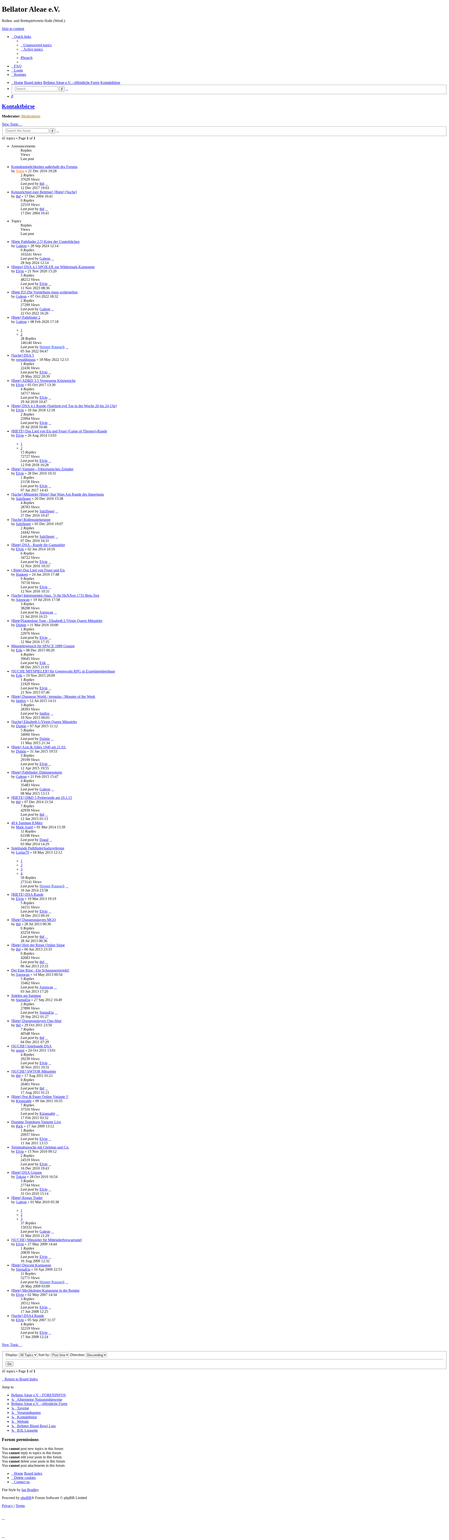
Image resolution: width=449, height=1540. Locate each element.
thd (42, 184)
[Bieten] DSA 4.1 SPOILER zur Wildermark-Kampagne (53, 267)
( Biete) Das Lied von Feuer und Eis (38, 570)
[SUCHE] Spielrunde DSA (31, 1046)
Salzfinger (23, 499)
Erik (19, 650)
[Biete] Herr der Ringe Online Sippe (38, 945)
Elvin (20, 271)
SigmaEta (23, 1000)
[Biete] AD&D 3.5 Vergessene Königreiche (43, 381)
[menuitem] (36, 45)
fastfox (21, 701)
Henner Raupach (52, 347)
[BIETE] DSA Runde (27, 894)
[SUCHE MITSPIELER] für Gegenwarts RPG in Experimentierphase (63, 671)
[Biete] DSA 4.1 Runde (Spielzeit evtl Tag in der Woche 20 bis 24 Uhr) (64, 406)
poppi (20, 1050)
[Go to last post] (46, 184)
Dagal (44, 840)
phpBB (26, 1498)
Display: (12, 1355)
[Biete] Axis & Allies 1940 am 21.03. (38, 747)
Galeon (21, 246)
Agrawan (22, 600)
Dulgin (21, 625)
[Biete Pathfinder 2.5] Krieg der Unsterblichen (45, 242)
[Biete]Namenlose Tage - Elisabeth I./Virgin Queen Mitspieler (56, 621)
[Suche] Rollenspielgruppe (31, 520)
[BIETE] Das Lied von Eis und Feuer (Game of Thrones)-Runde (59, 431)
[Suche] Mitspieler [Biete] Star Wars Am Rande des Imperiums (57, 494)
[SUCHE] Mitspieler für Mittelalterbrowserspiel (46, 1240)
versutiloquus (26, 360)
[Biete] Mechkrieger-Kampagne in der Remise (45, 1290)
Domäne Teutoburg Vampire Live (36, 1122)
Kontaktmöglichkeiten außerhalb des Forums (44, 167)
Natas (20, 171)
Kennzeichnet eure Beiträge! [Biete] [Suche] (44, 192)
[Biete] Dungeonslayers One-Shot (36, 1021)
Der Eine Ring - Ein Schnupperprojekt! (40, 970)
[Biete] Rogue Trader (27, 1198)
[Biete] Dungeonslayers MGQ (33, 920)
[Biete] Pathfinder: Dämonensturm (36, 772)
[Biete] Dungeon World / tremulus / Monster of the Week (53, 697)
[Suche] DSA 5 (22, 355)
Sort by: (44, 1355)
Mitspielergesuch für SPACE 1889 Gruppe (43, 646)
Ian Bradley (30, 1490)
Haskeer (22, 574)
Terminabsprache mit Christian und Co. (40, 1147)
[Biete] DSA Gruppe (26, 1172)
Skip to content (13, 29)
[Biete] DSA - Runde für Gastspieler (38, 545)
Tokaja (21, 1177)
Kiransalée (24, 1101)
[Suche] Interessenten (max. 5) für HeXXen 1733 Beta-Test (55, 595)
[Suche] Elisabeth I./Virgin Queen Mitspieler (44, 722)
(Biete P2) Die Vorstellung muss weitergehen (44, 292)
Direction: (78, 1355)
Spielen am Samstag (26, 996)
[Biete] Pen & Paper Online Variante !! (39, 1097)
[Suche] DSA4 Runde (27, 1316)
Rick (19, 1126)
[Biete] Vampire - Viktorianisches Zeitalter (42, 469)
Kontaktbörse (18, 106)
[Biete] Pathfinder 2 (25, 317)
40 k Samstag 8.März (27, 823)
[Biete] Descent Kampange (31, 1265)
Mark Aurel (24, 827)
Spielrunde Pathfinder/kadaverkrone (37, 848)
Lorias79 (22, 852)
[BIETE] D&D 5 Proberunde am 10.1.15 (41, 798)
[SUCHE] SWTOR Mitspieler (33, 1071)
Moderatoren (30, 116)
